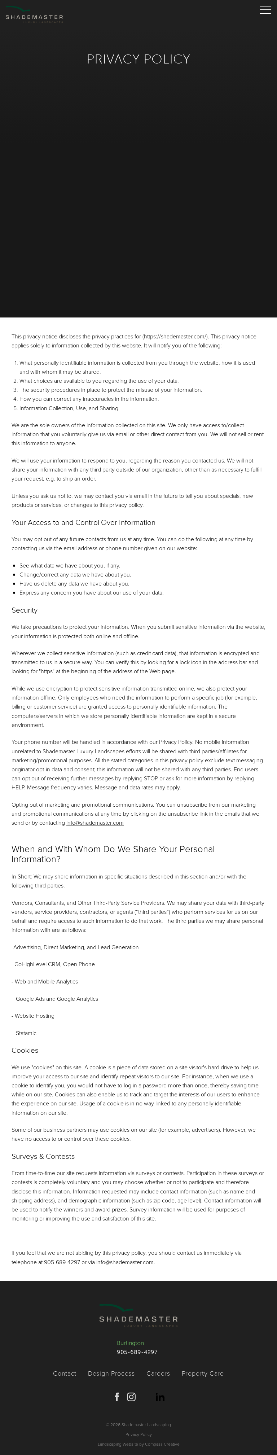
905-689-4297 (137, 1352)
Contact (64, 1373)
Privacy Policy (139, 1434)
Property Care (203, 1373)
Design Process (111, 1373)
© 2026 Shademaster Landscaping (138, 1424)
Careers (158, 1373)
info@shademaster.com (95, 823)
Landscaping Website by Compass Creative (139, 1444)
